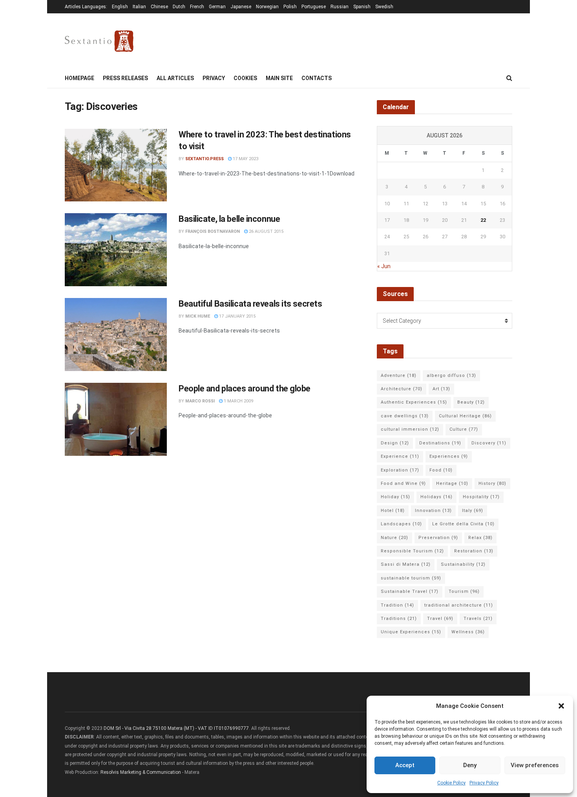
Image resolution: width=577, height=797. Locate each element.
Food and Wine (403, 483)
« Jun (384, 266)
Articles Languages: (86, 6)
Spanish (362, 6)
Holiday (395, 496)
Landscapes (401, 523)
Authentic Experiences (414, 402)
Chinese (159, 6)
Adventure (398, 375)
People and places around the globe (244, 388)
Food (441, 470)
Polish (290, 6)
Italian (139, 6)
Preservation (438, 537)
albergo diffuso (451, 375)
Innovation (433, 510)
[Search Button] (509, 78)
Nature (394, 537)
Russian (339, 6)
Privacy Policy (483, 783)
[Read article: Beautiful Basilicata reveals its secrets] (116, 334)
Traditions (399, 618)
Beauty (471, 402)
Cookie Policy (451, 783)
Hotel (393, 510)
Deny (470, 765)
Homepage (79, 78)
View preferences (535, 765)
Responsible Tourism (412, 551)
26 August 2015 (265, 231)
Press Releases (125, 78)
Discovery (488, 443)
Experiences (448, 456)
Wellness (468, 631)
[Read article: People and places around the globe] (116, 419)
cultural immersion (410, 429)
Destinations (440, 443)
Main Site (279, 78)
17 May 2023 (245, 158)
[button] (561, 706)
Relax (480, 537)
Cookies (245, 78)
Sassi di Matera (406, 564)
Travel (440, 618)
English (120, 6)
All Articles (175, 78)
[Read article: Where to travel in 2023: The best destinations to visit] (116, 165)
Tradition (397, 605)
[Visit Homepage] (99, 41)
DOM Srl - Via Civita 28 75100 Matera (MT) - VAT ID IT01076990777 (176, 728)
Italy (472, 510)
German (217, 6)
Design (395, 443)
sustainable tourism (411, 578)
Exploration (400, 470)
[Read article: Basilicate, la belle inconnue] (116, 249)
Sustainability (463, 564)
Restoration (473, 551)
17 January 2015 (237, 316)
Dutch (179, 6)
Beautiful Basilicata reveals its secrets (250, 304)
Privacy (214, 78)
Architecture (401, 388)
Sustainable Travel (409, 591)
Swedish (384, 6)
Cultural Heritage (465, 416)
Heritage (452, 483)
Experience (400, 456)
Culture (463, 429)
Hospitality (481, 496)
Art (441, 388)
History (492, 483)
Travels (478, 618)
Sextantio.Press (204, 158)
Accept (404, 765)
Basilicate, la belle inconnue (229, 219)
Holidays (436, 496)
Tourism (464, 591)
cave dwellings (405, 416)
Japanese (240, 6)
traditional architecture (458, 605)
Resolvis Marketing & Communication (140, 772)
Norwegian (267, 6)
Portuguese (313, 6)
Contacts (316, 78)
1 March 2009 (238, 401)
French (197, 6)
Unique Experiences (411, 631)
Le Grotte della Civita (463, 523)
